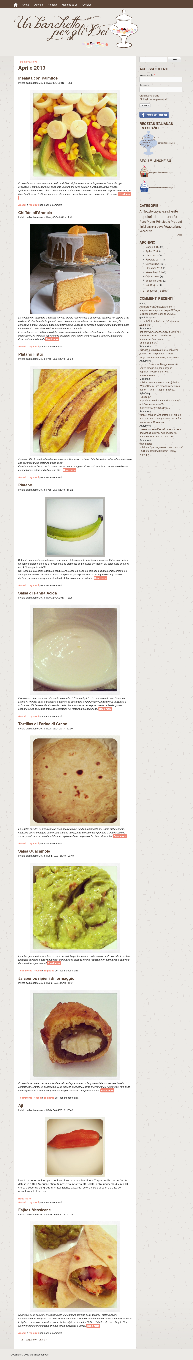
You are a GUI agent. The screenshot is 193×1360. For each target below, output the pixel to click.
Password (145, 85)
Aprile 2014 (152, 251)
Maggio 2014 (153, 247)
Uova (160, 226)
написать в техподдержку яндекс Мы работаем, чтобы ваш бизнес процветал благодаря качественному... (160, 337)
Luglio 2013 (152, 284)
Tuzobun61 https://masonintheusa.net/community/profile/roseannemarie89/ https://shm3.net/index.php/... (160, 402)
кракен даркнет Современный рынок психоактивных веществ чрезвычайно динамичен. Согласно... (160, 418)
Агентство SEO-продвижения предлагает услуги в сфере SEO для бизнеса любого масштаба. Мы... (159, 310)
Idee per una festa (167, 216)
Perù (142, 221)
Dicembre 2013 (154, 268)
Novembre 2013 (154, 272)
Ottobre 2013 (152, 276)
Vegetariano (173, 226)
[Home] (15, 5)
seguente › (31, 1339)
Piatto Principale (158, 221)
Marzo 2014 (152, 255)
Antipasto (146, 211)
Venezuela (145, 231)
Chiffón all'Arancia (35, 212)
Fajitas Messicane (34, 1210)
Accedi (22, 205)
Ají (20, 1105)
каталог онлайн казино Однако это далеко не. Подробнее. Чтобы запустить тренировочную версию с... (160, 353)
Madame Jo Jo (70, 4)
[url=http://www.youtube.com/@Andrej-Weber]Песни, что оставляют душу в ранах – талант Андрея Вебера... (159, 386)
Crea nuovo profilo (149, 95)
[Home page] (76, 47)
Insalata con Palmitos (38, 78)
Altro (179, 234)
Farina (165, 211)
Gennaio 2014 (153, 263)
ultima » (43, 1339)
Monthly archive (28, 61)
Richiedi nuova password (153, 99)
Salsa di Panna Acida (37, 593)
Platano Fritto (30, 354)
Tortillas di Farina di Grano (42, 723)
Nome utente (147, 75)
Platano (25, 485)
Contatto (87, 4)
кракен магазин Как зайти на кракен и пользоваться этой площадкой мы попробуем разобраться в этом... (160, 432)
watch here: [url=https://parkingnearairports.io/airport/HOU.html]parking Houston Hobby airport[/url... (160, 449)
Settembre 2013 (154, 280)
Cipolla (157, 211)
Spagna (151, 226)
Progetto (52, 4)
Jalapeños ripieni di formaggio (46, 978)
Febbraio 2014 (153, 259)
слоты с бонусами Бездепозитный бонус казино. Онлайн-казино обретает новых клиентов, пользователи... (158, 370)
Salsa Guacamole (34, 851)
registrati (34, 205)
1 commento (25, 970)
